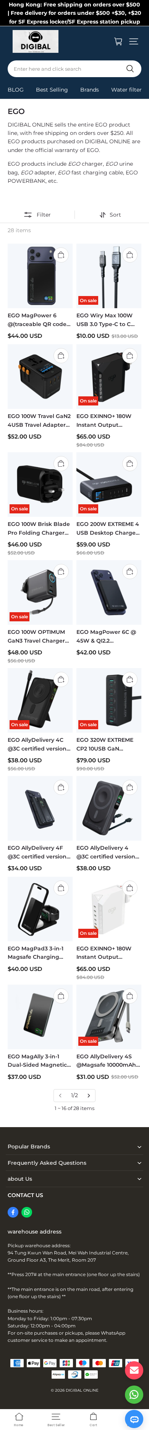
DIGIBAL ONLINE (82, 1390)
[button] (133, 41)
